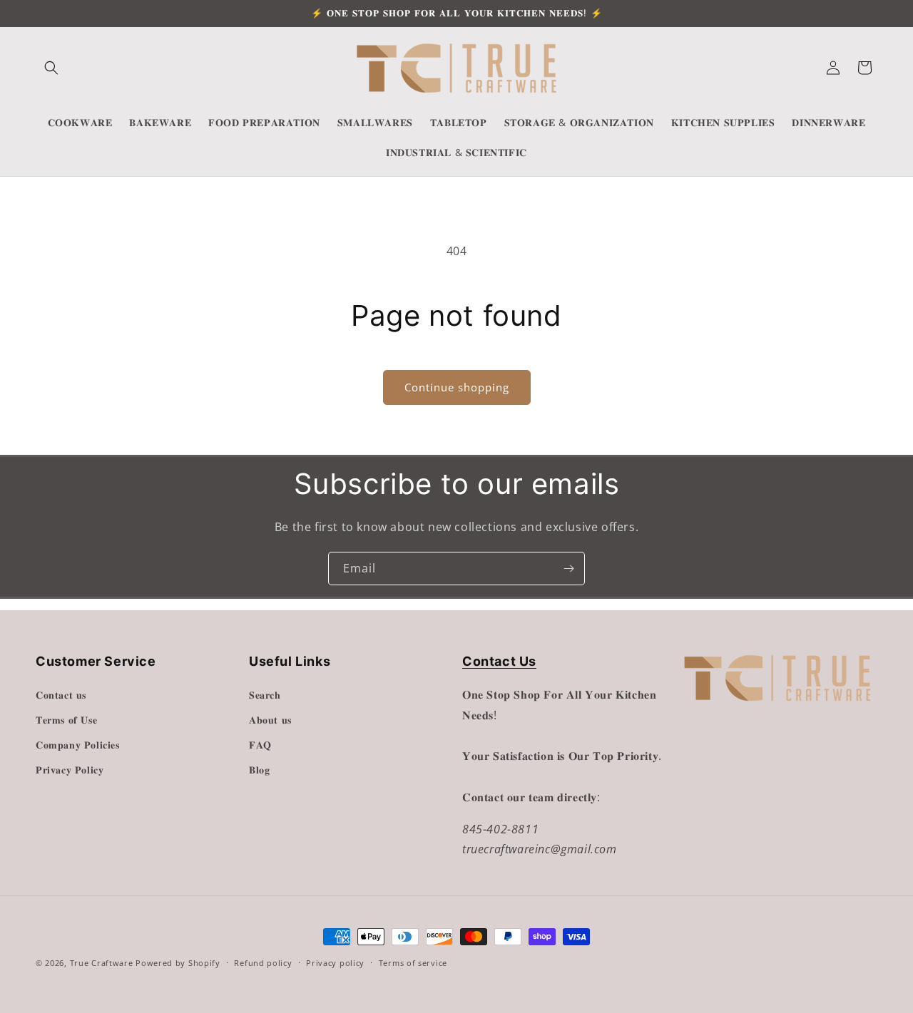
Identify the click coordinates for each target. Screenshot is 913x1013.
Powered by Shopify (178, 962)
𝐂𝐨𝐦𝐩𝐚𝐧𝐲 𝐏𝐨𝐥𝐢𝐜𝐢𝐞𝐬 (78, 744)
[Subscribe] (568, 568)
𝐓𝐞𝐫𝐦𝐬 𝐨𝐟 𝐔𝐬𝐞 (66, 719)
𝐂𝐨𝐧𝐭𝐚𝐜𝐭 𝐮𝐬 (61, 694)
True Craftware (101, 962)
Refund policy (263, 962)
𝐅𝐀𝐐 (260, 744)
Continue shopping (456, 387)
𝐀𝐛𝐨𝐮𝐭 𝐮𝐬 (270, 719)
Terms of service (413, 962)
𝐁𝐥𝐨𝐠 (259, 769)
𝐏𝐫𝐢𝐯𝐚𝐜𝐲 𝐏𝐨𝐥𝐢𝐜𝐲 (69, 769)
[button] (51, 67)
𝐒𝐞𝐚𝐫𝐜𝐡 (265, 694)
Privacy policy (335, 962)
